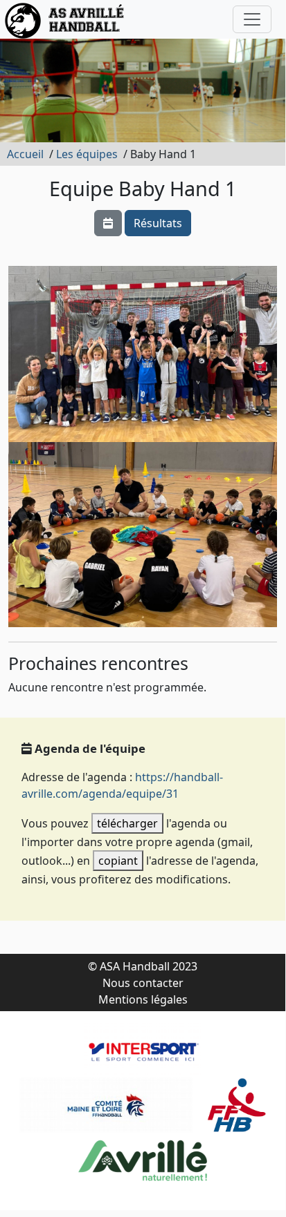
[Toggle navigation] (252, 19)
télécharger (127, 823)
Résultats (158, 223)
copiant (118, 860)
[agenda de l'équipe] (108, 223)
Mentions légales (143, 999)
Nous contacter (143, 982)
